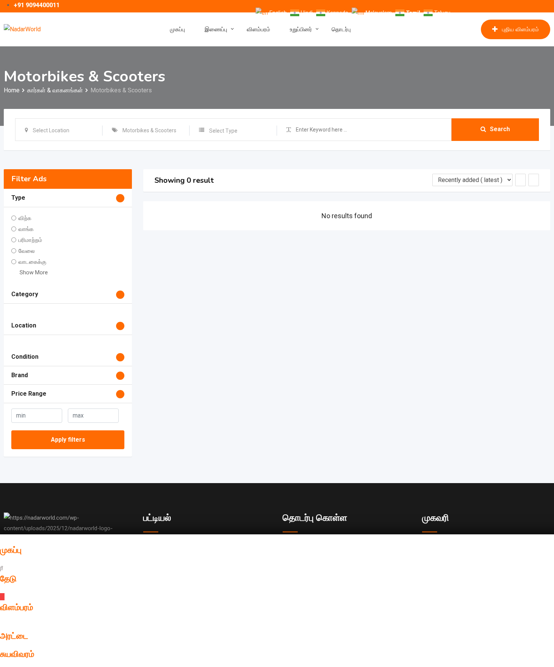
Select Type (223, 131)
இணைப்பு (216, 29)
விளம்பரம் (258, 29)
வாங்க (26, 229)
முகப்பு (177, 29)
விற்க (24, 218)
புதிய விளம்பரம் (520, 29)
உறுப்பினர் (301, 29)
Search (500, 129)
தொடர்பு (341, 29)
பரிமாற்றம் (30, 240)
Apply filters (68, 439)
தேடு (8, 578)
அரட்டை (14, 636)
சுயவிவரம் (17, 654)
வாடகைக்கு (32, 262)
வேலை (26, 251)
